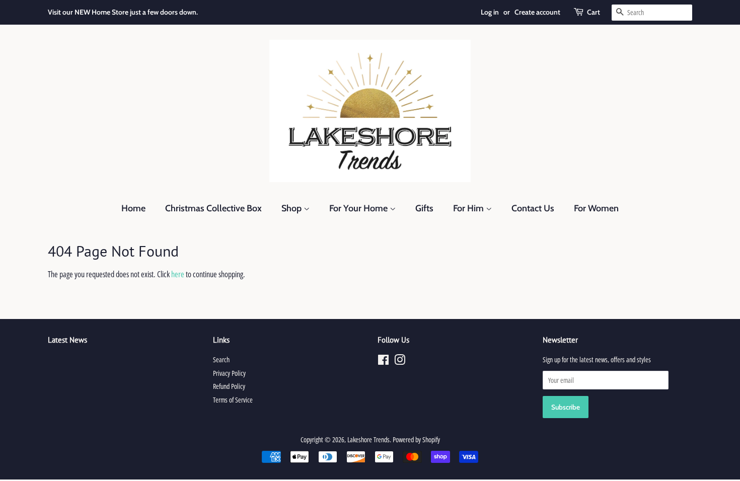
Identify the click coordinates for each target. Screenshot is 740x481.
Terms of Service (233, 400)
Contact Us (532, 208)
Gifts (424, 208)
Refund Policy (229, 386)
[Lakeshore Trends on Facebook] (383, 361)
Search (221, 359)
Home (133, 208)
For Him (469, 208)
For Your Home (359, 208)
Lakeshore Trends (368, 439)
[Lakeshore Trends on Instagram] (399, 361)
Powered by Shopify (416, 439)
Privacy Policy (229, 373)
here (177, 274)
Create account (537, 12)
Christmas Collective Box (213, 208)
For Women (596, 208)
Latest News (67, 340)
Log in (490, 12)
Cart (593, 12)
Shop (292, 208)
